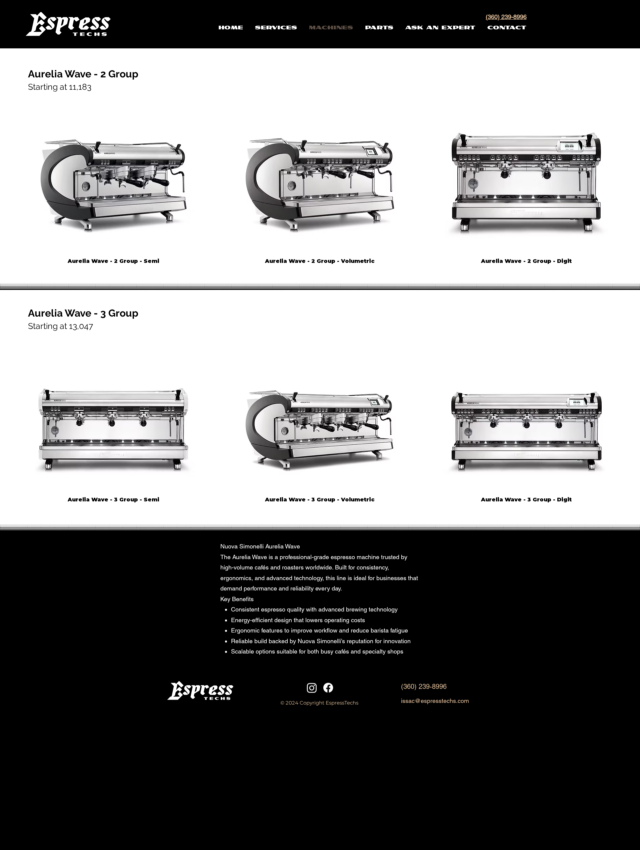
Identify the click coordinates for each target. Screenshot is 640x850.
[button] (446, 27)
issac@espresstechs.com (435, 700)
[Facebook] (328, 687)
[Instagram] (311, 687)
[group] (320, 183)
